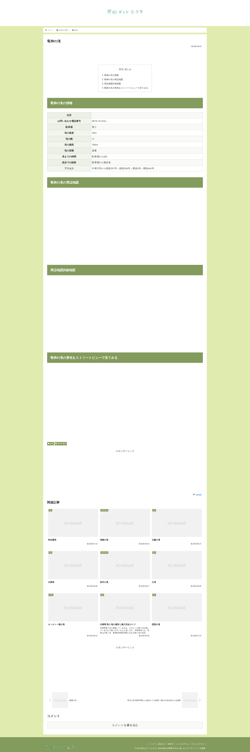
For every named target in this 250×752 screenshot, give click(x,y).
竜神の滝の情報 (111, 75)
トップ (152, 744)
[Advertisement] (125, 55)
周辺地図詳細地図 (112, 83)
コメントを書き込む (125, 725)
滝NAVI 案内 (61, 443)
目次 (121, 69)
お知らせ (161, 744)
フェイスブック (198, 744)
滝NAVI (170, 744)
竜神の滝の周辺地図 (113, 79)
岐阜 (51, 443)
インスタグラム (182, 744)
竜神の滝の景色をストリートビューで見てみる (126, 88)
